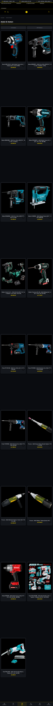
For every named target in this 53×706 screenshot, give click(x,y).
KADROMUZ (42, 3)
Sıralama (14, 27)
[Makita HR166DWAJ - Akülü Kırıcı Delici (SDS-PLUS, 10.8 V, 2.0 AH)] (13, 198)
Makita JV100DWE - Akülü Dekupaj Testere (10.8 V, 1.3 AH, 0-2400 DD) (39, 217)
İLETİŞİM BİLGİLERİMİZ (30, 3)
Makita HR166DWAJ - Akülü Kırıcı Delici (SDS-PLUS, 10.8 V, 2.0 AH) (13, 217)
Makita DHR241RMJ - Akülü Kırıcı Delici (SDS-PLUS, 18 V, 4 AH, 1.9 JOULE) (13, 141)
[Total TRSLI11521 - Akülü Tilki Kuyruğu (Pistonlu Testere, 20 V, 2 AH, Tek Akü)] (13, 654)
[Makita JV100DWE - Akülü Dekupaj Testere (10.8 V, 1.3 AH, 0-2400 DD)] (40, 198)
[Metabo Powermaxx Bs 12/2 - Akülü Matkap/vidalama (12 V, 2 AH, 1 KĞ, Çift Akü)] (40, 274)
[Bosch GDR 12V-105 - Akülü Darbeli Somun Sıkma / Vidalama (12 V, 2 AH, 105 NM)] (13, 46)
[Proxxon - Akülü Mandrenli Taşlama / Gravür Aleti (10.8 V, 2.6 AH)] (13, 502)
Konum (40, 704)
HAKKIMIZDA (18, 3)
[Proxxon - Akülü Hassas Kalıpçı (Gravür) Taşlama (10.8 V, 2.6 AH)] (40, 426)
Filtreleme (40, 27)
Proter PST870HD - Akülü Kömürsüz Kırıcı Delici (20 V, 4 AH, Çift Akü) (39, 369)
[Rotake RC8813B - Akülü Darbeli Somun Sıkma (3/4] (13, 578)
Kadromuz (48, 704)
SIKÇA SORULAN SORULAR (6, 3)
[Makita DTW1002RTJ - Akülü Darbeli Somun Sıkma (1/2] (40, 122)
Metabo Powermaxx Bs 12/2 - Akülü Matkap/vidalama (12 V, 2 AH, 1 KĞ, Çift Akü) (40, 293)
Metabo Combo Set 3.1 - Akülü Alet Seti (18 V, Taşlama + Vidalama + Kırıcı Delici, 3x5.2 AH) (13, 293)
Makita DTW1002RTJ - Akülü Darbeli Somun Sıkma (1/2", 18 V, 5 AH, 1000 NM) (40, 141)
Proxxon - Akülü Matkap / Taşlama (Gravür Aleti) (40, 520)
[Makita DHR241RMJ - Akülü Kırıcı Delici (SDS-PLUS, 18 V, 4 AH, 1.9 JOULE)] (13, 122)
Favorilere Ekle (23, 65)
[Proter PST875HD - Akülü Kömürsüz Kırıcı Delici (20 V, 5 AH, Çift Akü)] (13, 426)
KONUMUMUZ (3, 8)
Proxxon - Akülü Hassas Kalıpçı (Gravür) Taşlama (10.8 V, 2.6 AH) (39, 444)
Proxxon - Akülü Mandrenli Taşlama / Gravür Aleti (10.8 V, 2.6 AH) (13, 520)
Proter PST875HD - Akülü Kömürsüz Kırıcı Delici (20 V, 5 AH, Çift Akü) (13, 444)
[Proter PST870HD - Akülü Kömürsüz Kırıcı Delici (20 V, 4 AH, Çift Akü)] (40, 350)
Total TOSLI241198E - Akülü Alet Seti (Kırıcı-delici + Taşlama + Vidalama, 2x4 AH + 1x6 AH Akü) (40, 596)
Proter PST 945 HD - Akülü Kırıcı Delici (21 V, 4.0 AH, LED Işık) (13, 369)
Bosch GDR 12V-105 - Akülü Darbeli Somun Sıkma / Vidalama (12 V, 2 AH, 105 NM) (13, 65)
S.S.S (13, 704)
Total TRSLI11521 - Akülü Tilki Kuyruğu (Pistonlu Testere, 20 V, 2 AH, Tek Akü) (13, 672)
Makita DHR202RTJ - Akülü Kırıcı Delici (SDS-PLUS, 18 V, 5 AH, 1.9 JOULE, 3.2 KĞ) (39, 65)
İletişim (31, 704)
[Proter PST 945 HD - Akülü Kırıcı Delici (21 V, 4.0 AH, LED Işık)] (13, 350)
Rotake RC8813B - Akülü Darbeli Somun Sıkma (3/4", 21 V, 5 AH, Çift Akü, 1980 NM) (13, 596)
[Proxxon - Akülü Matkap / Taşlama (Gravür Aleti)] (40, 502)
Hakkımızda (4, 704)
